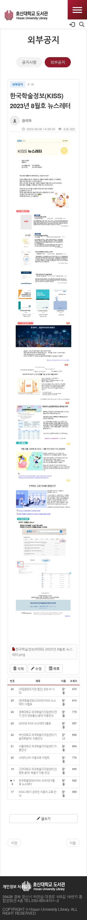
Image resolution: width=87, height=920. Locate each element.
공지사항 (29, 62)
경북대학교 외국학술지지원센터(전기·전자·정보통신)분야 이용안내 (38, 713)
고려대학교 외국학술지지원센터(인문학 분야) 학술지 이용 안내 (38, 770)
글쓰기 (45, 818)
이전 (14, 842)
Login (74, 24)
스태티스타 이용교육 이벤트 (34, 757)
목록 (55, 668)
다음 (73, 842)
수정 (38, 668)
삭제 (20, 668)
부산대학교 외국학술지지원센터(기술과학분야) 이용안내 (38, 736)
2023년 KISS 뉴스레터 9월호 (35, 723)
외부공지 (58, 62)
